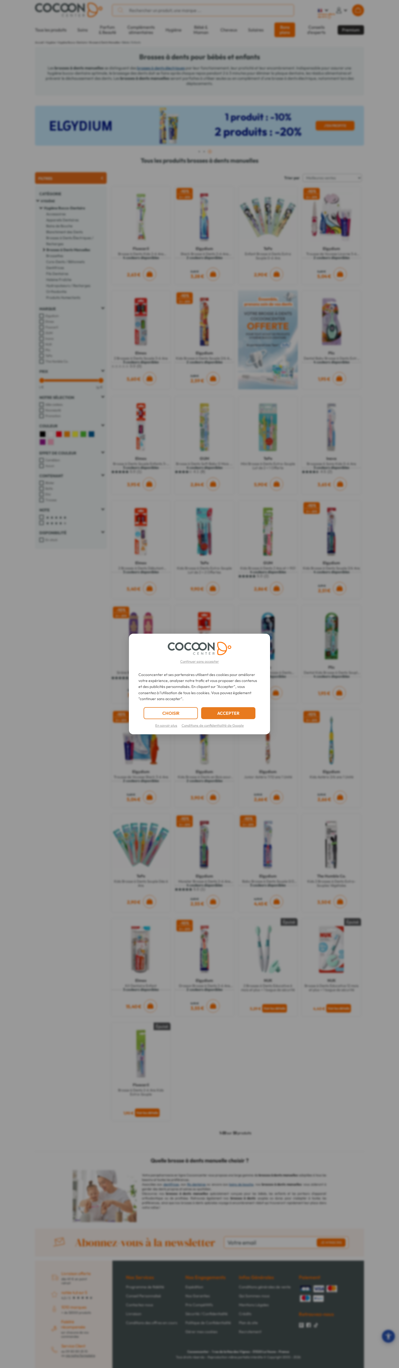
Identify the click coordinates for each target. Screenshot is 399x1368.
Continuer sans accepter (199, 661)
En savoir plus (166, 725)
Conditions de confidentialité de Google (213, 725)
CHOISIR (170, 713)
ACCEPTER (228, 713)
